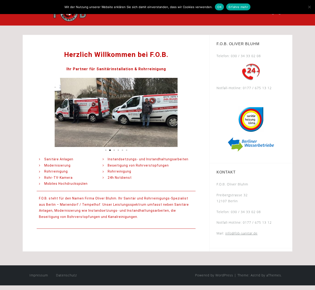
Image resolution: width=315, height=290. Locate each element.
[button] (106, 150)
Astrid (255, 275)
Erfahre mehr (238, 7)
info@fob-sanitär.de (241, 233)
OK (219, 7)
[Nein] (309, 7)
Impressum (39, 275)
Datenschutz (66, 275)
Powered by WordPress (214, 275)
